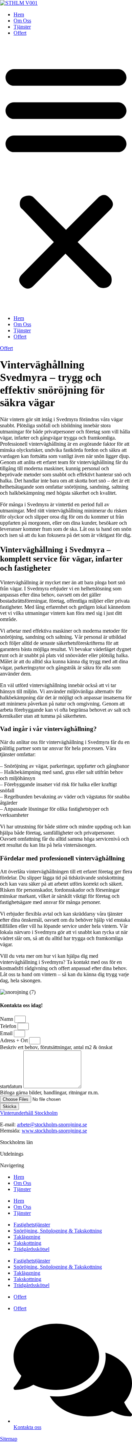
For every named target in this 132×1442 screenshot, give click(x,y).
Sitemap (8, 1439)
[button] (66, 176)
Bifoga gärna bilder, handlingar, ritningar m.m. (49, 1092)
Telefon (9, 1026)
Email (7, 1033)
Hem (19, 14)
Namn (7, 1019)
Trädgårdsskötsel (31, 1249)
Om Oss (22, 20)
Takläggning (27, 1237)
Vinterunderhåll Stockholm (29, 1113)
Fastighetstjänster (32, 1224)
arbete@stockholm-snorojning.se (52, 1124)
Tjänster (22, 27)
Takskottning (27, 1243)
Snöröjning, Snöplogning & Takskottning (58, 1231)
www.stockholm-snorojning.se (54, 1131)
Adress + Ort (14, 1040)
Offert (20, 33)
